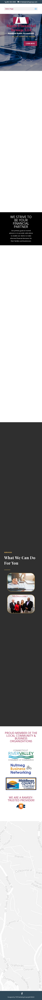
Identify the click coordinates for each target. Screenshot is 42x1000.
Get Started (21, 89)
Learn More (30, 43)
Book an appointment (21, 451)
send (30, 883)
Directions (21, 946)
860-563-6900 (21, 916)
